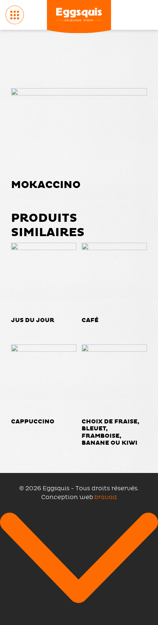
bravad (105, 497)
